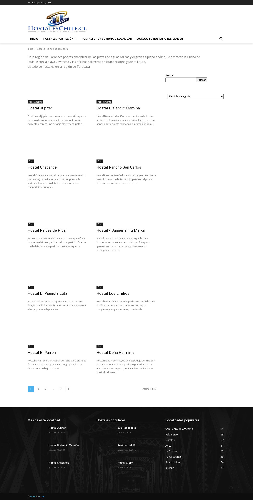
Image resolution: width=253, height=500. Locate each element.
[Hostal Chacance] (58, 148)
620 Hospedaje (126, 427)
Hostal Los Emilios (112, 293)
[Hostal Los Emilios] (126, 274)
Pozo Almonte (35, 102)
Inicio (30, 48)
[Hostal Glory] (105, 467)
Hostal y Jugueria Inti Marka (120, 230)
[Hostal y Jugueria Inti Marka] (126, 211)
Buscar (169, 75)
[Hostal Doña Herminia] (126, 333)
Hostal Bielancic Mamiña (118, 108)
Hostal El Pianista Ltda (47, 293)
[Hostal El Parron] (58, 333)
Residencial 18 (126, 445)
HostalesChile (37, 496)
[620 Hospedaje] (105, 432)
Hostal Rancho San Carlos (118, 167)
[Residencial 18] (105, 450)
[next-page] (69, 389)
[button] (221, 38)
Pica (31, 161)
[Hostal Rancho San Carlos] (126, 148)
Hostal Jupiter (40, 108)
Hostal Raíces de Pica (47, 230)
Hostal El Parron (42, 352)
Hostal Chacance (42, 167)
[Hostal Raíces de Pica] (58, 211)
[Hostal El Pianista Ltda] (58, 274)
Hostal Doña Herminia (115, 352)
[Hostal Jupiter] (58, 88)
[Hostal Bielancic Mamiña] (126, 88)
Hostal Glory (125, 462)
